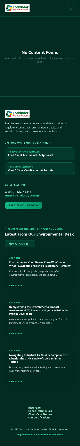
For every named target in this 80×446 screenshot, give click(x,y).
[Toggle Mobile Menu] (71, 8)
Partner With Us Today (23, 205)
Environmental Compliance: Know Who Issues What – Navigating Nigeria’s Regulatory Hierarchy (40, 264)
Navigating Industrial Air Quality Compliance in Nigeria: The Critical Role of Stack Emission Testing (38, 358)
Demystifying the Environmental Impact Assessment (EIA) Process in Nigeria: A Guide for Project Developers (38, 310)
